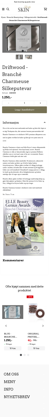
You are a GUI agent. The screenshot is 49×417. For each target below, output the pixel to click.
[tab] (23, 51)
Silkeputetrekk (31, 17)
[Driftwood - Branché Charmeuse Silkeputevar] (24, 38)
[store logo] (24, 9)
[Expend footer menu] (44, 382)
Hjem (3, 17)
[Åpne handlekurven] (45, 9)
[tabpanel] (13, 324)
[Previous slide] (6, 38)
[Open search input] (8, 9)
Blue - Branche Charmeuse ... (12, 335)
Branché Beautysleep (15, 17)
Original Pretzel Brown (33, 335)
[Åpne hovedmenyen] (3, 9)
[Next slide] (43, 38)
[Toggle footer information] (44, 374)
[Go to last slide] (6, 326)
